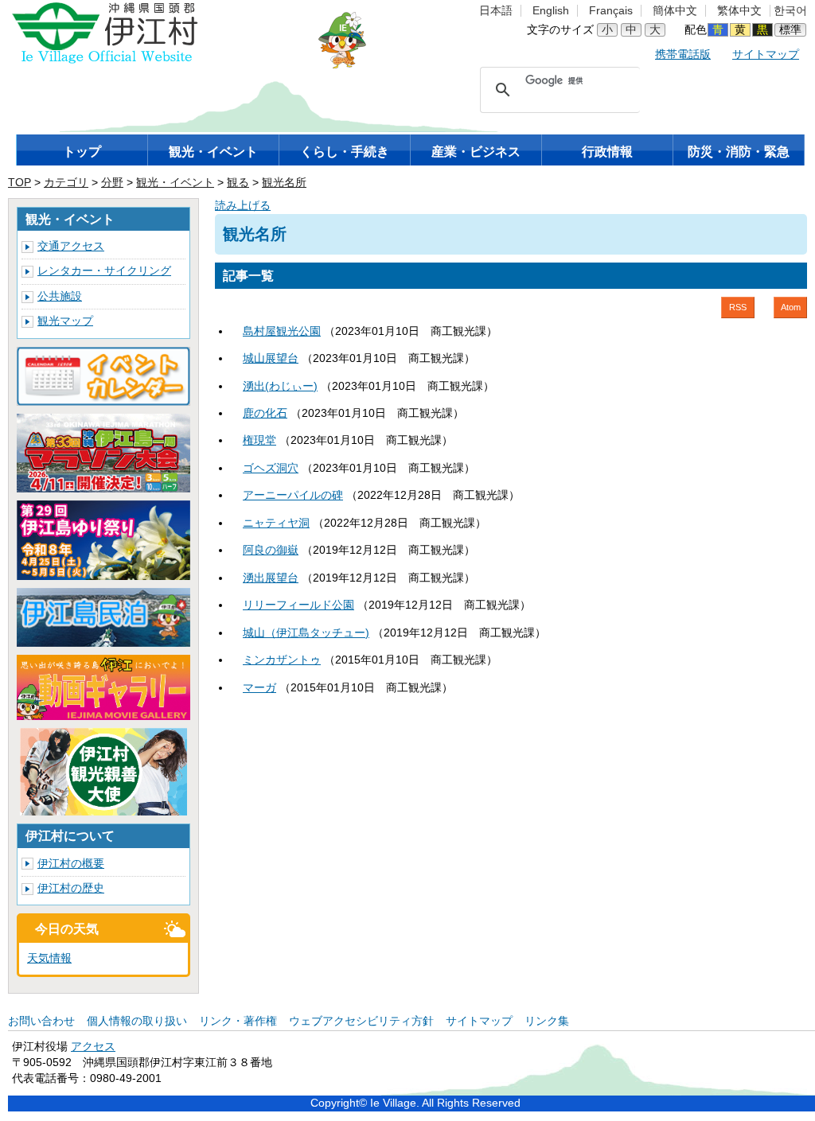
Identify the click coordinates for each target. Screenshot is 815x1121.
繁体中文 (739, 11)
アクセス (93, 1047)
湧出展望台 (270, 578)
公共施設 (59, 296)
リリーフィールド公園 (298, 605)
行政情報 (607, 151)
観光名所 (284, 183)
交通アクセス (70, 246)
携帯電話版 (683, 54)
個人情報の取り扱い (137, 1021)
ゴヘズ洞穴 (270, 468)
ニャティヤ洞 (276, 523)
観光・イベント (213, 151)
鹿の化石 (265, 413)
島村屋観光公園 (282, 331)
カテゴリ (66, 183)
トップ (82, 151)
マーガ (259, 688)
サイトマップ (765, 54)
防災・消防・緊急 (739, 151)
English (550, 11)
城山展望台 (270, 358)
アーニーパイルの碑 (293, 495)
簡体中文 (675, 11)
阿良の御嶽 (270, 550)
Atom (791, 307)
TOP (19, 183)
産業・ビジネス (476, 151)
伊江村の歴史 (70, 888)
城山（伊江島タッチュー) (306, 633)
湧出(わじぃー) (280, 386)
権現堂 (259, 440)
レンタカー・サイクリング (104, 271)
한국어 (790, 11)
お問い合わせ (41, 1021)
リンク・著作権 (238, 1021)
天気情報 (49, 958)
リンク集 (546, 1021)
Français (611, 11)
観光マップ (65, 321)
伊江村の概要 (70, 864)
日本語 (496, 11)
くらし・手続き (344, 151)
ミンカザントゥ (282, 660)
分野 (112, 183)
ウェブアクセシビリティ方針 (361, 1021)
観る (238, 183)
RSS (738, 307)
